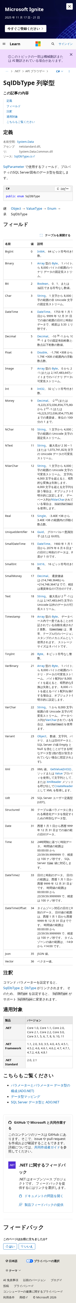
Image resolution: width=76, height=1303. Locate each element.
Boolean (42, 283)
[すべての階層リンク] (6, 71)
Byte (55, 263)
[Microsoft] (38, 43)
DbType (30, 988)
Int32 (40, 389)
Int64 (40, 251)
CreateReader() (64, 786)
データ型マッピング (25, 1096)
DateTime (43, 312)
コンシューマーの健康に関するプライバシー (31, 1291)
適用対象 (12, 116)
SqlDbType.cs (23, 156)
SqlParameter (13, 166)
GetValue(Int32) (60, 769)
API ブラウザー (35, 71)
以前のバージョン (34, 1280)
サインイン (66, 44)
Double (42, 352)
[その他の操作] (69, 71)
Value (59, 773)
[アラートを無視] (69, 6)
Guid (40, 532)
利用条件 (9, 1297)
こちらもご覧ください (20, 122)
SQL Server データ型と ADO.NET (35, 1102)
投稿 (6, 1286)
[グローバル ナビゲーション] (4, 43)
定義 (9, 101)
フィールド (13, 106)
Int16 (40, 564)
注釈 (9, 111)
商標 (22, 1297)
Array (41, 263)
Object (16, 208)
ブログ (55, 1280)
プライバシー (22, 1286)
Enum (51, 208)
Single (41, 516)
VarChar (51, 720)
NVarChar (58, 499)
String (41, 296)
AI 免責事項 (10, 1280)
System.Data (25, 142)
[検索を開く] (53, 43)
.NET (17, 71)
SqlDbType (11, 988)
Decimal (42, 336)
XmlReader (54, 782)
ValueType (34, 208)
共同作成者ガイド (47, 1147)
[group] (38, 602)
